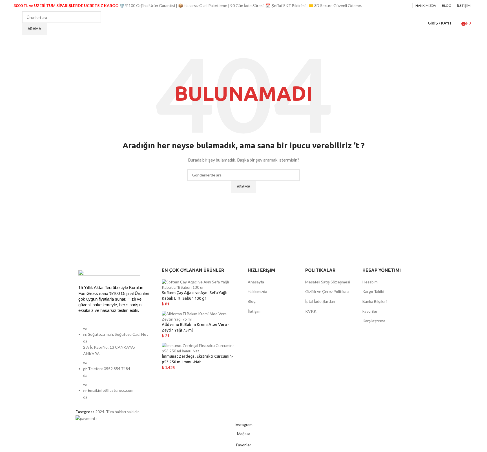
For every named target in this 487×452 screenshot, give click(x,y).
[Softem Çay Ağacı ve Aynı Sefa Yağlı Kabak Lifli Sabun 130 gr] (201, 284)
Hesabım (370, 281)
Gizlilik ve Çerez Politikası (327, 291)
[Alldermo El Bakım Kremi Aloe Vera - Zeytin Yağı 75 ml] (201, 316)
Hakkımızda (257, 291)
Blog (252, 301)
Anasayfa (256, 281)
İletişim (254, 311)
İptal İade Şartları (320, 301)
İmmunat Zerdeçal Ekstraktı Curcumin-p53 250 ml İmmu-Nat (197, 359)
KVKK (310, 311)
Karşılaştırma (373, 320)
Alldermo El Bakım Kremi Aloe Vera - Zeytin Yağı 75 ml (195, 327)
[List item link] (114, 365)
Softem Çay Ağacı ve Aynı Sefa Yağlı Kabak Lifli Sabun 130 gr (194, 295)
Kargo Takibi (373, 291)
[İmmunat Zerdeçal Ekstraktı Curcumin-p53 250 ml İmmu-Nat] (201, 347)
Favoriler (369, 311)
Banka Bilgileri (374, 301)
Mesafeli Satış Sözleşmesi (327, 281)
